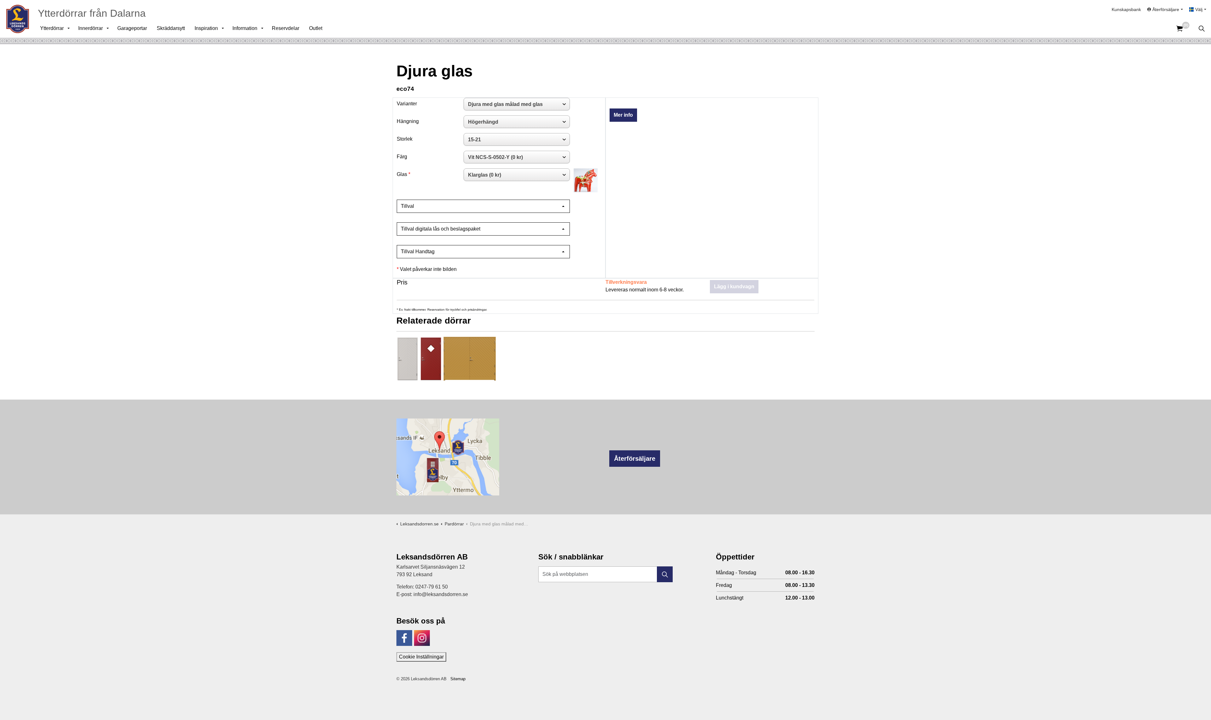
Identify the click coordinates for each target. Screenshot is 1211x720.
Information (244, 28)
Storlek (404, 139)
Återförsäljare (634, 458)
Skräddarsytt (171, 28)
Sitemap (457, 678)
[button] (665, 574)
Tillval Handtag (418, 251)
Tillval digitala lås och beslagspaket (440, 228)
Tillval (407, 206)
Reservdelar (285, 28)
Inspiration (206, 28)
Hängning (408, 121)
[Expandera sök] (1201, 28)
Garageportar (132, 28)
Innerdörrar (90, 28)
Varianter (407, 103)
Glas (402, 174)
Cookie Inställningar (421, 656)
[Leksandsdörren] (17, 19)
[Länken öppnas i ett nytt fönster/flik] (404, 638)
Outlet (315, 28)
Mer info (623, 115)
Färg (402, 156)
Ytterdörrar (52, 28)
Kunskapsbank (1126, 9)
